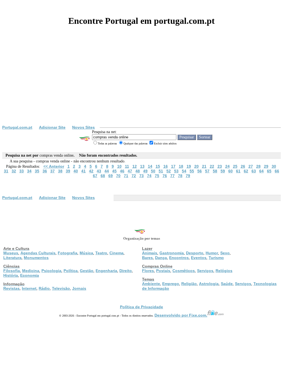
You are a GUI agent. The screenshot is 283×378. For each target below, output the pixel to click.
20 (196, 166)
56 (199, 171)
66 (277, 171)
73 (141, 176)
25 (235, 166)
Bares (147, 257)
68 (103, 176)
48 (137, 171)
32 (14, 171)
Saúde (227, 283)
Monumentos (36, 257)
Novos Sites (83, 127)
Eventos (198, 257)
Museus (10, 253)
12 (134, 166)
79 (188, 176)
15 (158, 166)
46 (122, 171)
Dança (161, 257)
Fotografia (67, 253)
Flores (148, 270)
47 (130, 171)
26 (243, 166)
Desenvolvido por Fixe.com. (180, 315)
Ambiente (151, 283)
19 (189, 166)
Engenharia (106, 270)
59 (223, 171)
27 (250, 166)
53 (176, 171)
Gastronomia (171, 253)
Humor (212, 253)
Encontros (179, 257)
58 (215, 171)
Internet (29, 288)
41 (83, 171)
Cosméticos (183, 270)
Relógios (224, 270)
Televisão (61, 288)
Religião (189, 283)
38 (60, 171)
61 (238, 171)
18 (181, 166)
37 (52, 171)
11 (127, 166)
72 (134, 176)
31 (6, 171)
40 (76, 171)
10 (119, 166)
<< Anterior (53, 166)
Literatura (12, 257)
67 (95, 176)
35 (37, 171)
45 (114, 171)
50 (153, 171)
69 (110, 176)
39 (68, 171)
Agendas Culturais (38, 253)
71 (126, 176)
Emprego (170, 283)
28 (258, 166)
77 (172, 176)
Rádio (44, 288)
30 (274, 166)
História (10, 275)
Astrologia (209, 283)
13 (142, 166)
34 (29, 171)
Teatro (101, 253)
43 (99, 171)
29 (266, 166)
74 (149, 176)
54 (184, 171)
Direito (125, 270)
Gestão (86, 270)
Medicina (30, 270)
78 (180, 176)
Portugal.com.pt (17, 127)
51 (161, 171)
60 (230, 171)
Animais (149, 253)
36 (45, 171)
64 (261, 171)
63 (253, 171)
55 (192, 171)
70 (118, 176)
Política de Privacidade (141, 307)
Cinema (116, 253)
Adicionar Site (52, 127)
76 (165, 176)
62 (246, 171)
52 (168, 171)
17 (173, 166)
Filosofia (11, 270)
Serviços (205, 270)
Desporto (194, 253)
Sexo (225, 253)
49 (145, 171)
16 (165, 166)
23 (220, 166)
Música (86, 253)
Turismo (216, 257)
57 (207, 171)
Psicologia (51, 270)
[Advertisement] (141, 83)
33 (21, 171)
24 (227, 166)
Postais (163, 270)
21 (204, 166)
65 (269, 171)
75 (157, 176)
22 (212, 166)
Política (71, 270)
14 (150, 166)
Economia (29, 275)
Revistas (11, 288)
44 (106, 171)
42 (91, 171)
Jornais (79, 288)
